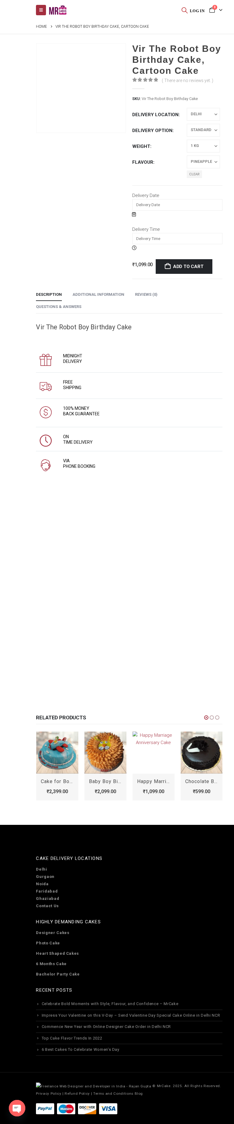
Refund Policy (77, 1093)
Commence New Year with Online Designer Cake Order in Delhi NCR (106, 1026)
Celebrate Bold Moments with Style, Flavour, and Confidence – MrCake (110, 1003)
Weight (141, 146)
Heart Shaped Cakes (57, 953)
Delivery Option (152, 130)
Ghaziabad (47, 898)
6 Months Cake (51, 963)
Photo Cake (48, 943)
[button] (184, 10)
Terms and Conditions (113, 1093)
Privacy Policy (48, 1093)
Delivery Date (145, 195)
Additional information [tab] (98, 294)
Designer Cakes (52, 932)
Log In (197, 11)
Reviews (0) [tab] (146, 294)
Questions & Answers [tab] (58, 306)
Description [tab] (49, 294)
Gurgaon (45, 876)
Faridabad (47, 891)
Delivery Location (155, 114)
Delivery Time (146, 229)
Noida (42, 884)
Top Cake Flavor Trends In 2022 (72, 1038)
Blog (139, 1093)
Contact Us (47, 906)
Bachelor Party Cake (58, 974)
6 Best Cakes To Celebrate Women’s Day (80, 1049)
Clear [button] (194, 174)
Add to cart (188, 266)
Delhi (41, 869)
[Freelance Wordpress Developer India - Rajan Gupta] (93, 1086)
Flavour (142, 162)
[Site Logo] (57, 10)
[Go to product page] (57, 753)
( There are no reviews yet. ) (187, 80)
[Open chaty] (17, 1108)
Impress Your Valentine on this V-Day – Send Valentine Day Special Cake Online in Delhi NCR (131, 1015)
